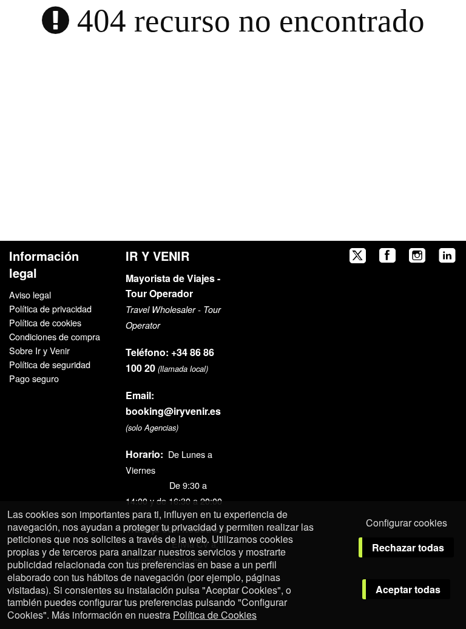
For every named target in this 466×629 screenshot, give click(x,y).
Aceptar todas (408, 589)
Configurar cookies (406, 523)
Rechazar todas (408, 547)
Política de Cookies (215, 615)
